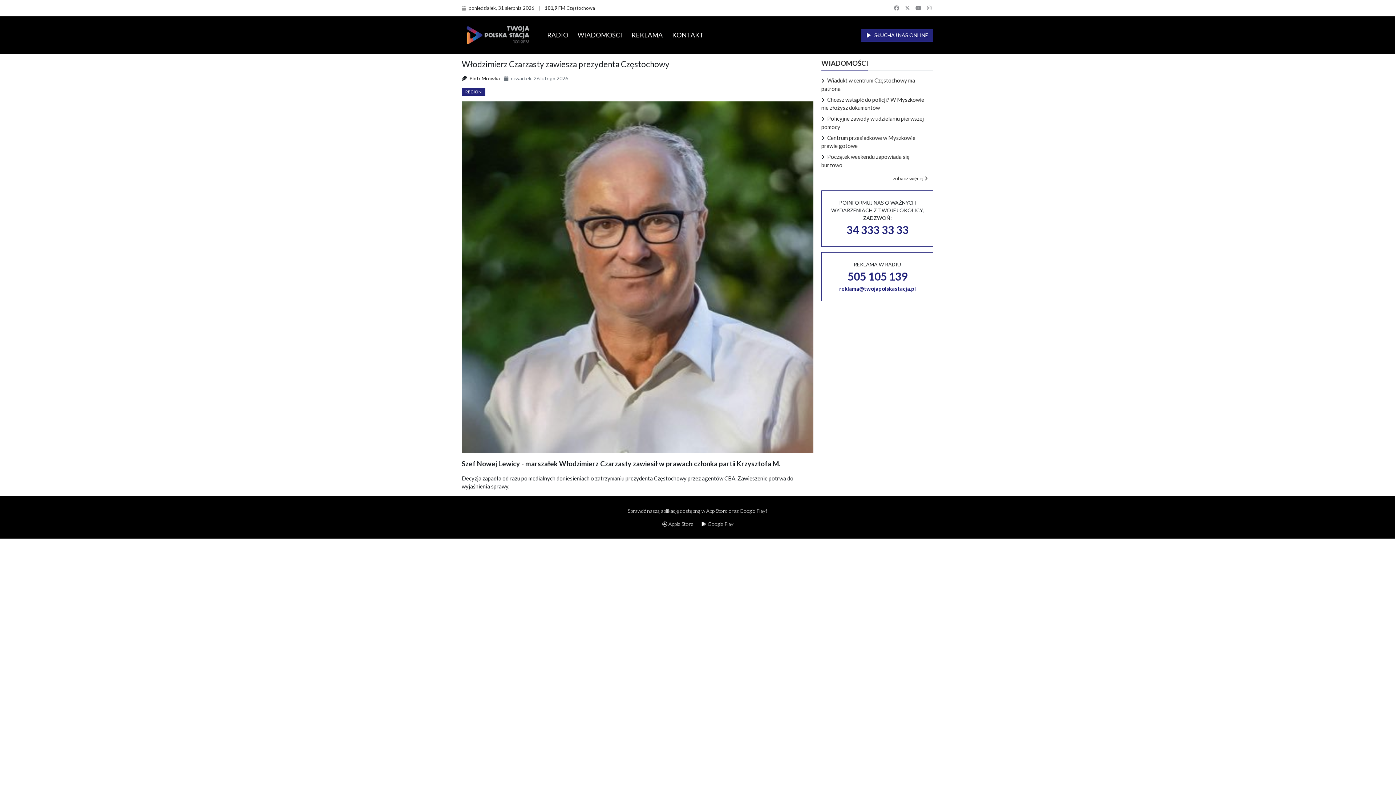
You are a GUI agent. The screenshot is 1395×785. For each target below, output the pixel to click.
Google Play (720, 524)
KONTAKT (688, 35)
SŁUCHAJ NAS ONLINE (900, 35)
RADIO (557, 35)
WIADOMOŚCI (600, 35)
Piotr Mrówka (484, 78)
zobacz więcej (909, 178)
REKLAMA (647, 35)
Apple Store (680, 524)
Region (473, 91)
